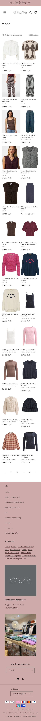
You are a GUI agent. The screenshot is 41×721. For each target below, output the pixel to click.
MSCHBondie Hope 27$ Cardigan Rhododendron (29, 243)
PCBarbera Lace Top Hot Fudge (10, 136)
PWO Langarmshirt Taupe (10, 384)
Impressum (9, 528)
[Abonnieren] (31, 670)
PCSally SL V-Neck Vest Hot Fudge (10, 208)
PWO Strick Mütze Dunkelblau (26, 420)
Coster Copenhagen (25, 546)
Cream (13, 546)
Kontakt (7, 523)
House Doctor (15, 549)
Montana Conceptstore (19, 710)
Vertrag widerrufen (11, 533)
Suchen (7, 492)
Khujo (30, 549)
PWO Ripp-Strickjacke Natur (11, 419)
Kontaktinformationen (29, 716)
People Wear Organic (13, 555)
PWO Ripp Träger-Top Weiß (10, 350)
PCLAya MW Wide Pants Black (28, 100)
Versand (9, 716)
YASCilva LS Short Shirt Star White (11, 65)
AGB (6, 513)
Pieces (24, 555)
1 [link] (5, 472)
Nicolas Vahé (26, 552)
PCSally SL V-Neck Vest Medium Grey (28, 172)
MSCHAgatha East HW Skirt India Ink (29, 208)
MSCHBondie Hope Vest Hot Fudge (11, 243)
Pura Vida (32, 555)
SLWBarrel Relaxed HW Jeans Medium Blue (28, 136)
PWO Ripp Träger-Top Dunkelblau (28, 315)
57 (30, 472)
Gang (7, 549)
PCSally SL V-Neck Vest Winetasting (9, 172)
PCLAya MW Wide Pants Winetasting (9, 100)
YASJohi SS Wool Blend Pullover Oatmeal (28, 65)
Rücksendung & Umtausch (14, 502)
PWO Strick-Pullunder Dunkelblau (28, 385)
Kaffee (24, 549)
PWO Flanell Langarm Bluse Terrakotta (11, 456)
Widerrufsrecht (13, 713)
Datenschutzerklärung (13, 518)
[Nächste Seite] (35, 472)
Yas (25, 559)
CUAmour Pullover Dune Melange (29, 279)
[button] (4, 12)
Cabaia (7, 546)
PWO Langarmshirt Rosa (28, 350)
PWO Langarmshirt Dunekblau (27, 456)
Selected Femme (11, 559)
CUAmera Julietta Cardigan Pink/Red (10, 279)
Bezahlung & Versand (12, 497)
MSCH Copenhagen (12, 552)
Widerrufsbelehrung (12, 507)
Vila (20, 559)
